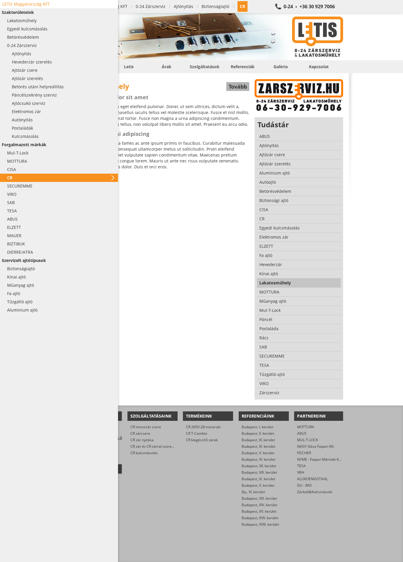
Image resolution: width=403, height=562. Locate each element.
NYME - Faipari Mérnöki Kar (319, 459)
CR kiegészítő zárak (202, 439)
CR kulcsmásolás (144, 452)
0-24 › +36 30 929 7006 (309, 6)
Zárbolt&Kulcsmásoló (314, 491)
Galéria (280, 66)
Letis (129, 66)
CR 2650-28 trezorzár (203, 426)
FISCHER (304, 452)
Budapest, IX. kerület (258, 478)
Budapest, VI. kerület (258, 459)
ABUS (302, 433)
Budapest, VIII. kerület (259, 472)
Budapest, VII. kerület (259, 465)
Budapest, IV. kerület (258, 446)
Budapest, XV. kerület (259, 511)
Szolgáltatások (204, 66)
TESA (301, 465)
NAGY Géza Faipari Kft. (316, 446)
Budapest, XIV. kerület (259, 504)
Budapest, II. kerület (258, 433)
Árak (166, 66)
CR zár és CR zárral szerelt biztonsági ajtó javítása (171, 446)
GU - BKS (304, 485)
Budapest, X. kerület (258, 485)
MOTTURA (305, 426)
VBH (300, 472)
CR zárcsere (140, 433)
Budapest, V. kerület (258, 452)
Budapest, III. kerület (258, 439)
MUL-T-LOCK (307, 439)
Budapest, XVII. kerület (260, 517)
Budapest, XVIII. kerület (260, 524)
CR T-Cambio (196, 433)
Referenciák (243, 66)
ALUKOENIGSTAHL (312, 478)
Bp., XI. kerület (253, 491)
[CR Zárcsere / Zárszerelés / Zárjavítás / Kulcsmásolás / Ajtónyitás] (207, 36)
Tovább (238, 86)
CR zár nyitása (142, 439)
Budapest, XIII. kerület (259, 498)
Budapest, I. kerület (257, 426)
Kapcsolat (319, 66)
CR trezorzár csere (145, 426)
